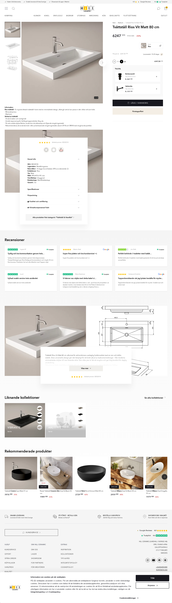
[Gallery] (62, 62)
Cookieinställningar (128, 598)
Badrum (120, 23)
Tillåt (152, 578)
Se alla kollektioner (154, 397)
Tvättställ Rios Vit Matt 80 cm (135, 23)
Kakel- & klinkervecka (14, 2)
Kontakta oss (161, 570)
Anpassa (151, 585)
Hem (114, 23)
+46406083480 (161, 567)
